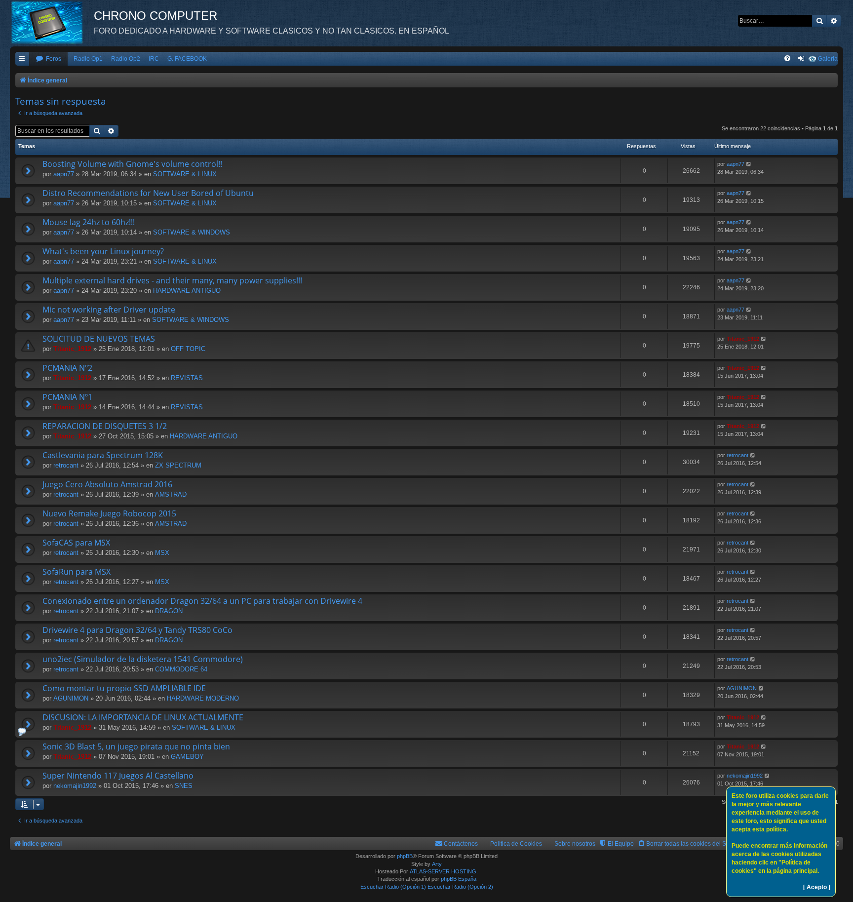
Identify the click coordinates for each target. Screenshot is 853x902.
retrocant (65, 465)
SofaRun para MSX (76, 571)
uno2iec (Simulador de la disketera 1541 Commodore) (142, 659)
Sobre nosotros (574, 843)
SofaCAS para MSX (76, 542)
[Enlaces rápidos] (22, 59)
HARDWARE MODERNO (203, 698)
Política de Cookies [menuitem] (516, 843)
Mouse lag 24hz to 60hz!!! (88, 222)
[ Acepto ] (816, 887)
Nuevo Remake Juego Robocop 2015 (109, 513)
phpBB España (458, 879)
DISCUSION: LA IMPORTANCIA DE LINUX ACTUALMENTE (142, 717)
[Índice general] (52, 22)
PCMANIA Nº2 (67, 367)
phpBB (405, 856)
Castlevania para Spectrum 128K (102, 455)
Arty (437, 864)
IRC (154, 58)
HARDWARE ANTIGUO (187, 290)
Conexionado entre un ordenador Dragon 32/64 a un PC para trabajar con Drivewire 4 (202, 600)
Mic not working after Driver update (108, 309)
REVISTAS (187, 378)
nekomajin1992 (74, 785)
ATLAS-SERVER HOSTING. (444, 871)
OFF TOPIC (188, 349)
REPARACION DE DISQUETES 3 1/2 (104, 426)
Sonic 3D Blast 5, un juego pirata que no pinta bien (136, 746)
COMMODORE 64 (181, 669)
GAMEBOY (187, 756)
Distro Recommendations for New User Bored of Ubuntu (148, 193)
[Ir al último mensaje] (749, 164)
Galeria (828, 58)
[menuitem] (48, 59)
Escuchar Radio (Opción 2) (460, 887)
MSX (162, 552)
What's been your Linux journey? (103, 251)
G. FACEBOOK (187, 58)
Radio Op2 (125, 58)
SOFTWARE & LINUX (185, 174)
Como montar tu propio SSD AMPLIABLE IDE (124, 688)
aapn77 (63, 174)
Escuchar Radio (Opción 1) (393, 887)
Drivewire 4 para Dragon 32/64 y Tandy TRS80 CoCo (137, 630)
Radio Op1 (88, 58)
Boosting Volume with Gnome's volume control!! (132, 163)
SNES (184, 785)
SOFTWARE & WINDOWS (191, 232)
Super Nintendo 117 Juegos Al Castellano (118, 775)
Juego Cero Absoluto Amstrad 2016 (107, 484)
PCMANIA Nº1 (67, 397)
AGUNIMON (70, 698)
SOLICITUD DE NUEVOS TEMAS (98, 338)
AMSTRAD (171, 494)
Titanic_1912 (72, 349)
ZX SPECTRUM (178, 465)
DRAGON (169, 611)
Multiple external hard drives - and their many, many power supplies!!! (172, 280)
